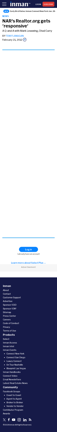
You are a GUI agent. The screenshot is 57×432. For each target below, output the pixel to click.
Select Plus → (38, 262)
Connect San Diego (15, 357)
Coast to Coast (13, 395)
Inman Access (10, 342)
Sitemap (7, 312)
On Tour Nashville (14, 364)
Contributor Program (13, 410)
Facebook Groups (11, 391)
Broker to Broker (14, 402)
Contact (7, 294)
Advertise (7, 301)
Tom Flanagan (15, 35)
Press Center (9, 316)
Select (6, 339)
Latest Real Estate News (15, 383)
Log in (38, 4)
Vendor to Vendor (15, 406)
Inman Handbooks (12, 372)
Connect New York (15, 353)
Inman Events (9, 350)
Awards (6, 413)
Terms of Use (9, 330)
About (6, 290)
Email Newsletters (12, 379)
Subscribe (48, 4)
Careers (7, 319)
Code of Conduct (11, 323)
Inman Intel (8, 346)
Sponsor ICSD (10, 305)
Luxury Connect (14, 361)
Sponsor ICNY (9, 308)
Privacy (6, 327)
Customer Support (12, 297)
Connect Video (10, 376)
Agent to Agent (14, 399)
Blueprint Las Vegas (16, 368)
